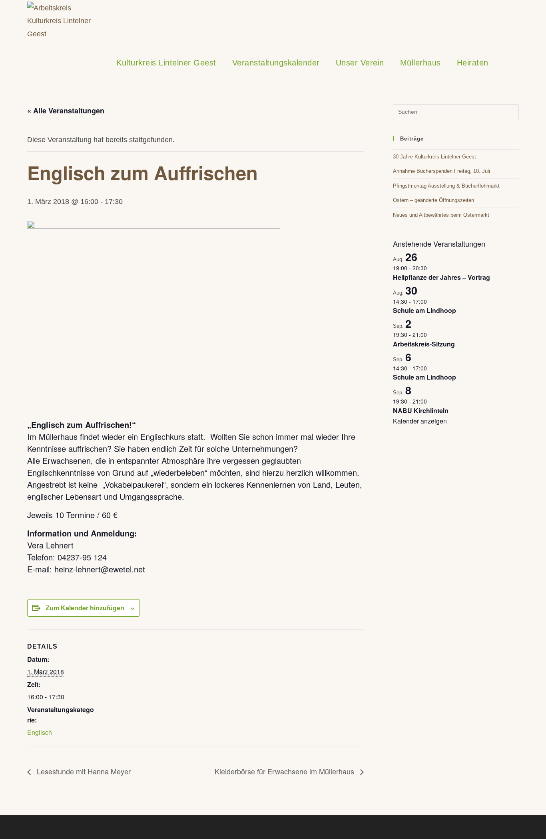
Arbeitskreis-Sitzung (424, 343)
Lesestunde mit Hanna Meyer (83, 771)
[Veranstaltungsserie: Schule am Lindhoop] (431, 301)
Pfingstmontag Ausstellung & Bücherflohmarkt (446, 186)
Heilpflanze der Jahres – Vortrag (441, 277)
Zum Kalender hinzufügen (85, 607)
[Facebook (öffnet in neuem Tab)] (505, 21)
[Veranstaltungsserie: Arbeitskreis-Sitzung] (431, 334)
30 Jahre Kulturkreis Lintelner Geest (434, 157)
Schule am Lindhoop (424, 310)
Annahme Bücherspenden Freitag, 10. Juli (441, 171)
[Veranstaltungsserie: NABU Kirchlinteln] (431, 401)
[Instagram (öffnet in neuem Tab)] (516, 21)
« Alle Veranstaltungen (65, 110)
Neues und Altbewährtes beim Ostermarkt (441, 215)
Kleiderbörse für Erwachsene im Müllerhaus (285, 771)
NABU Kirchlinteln (420, 410)
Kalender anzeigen (420, 420)
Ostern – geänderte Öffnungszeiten (433, 200)
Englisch (39, 732)
